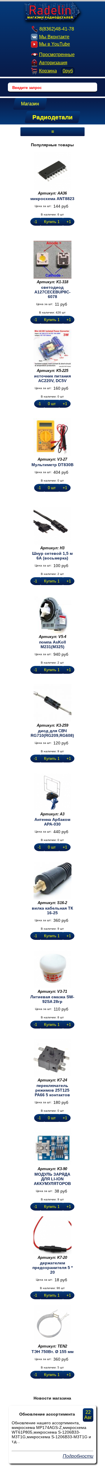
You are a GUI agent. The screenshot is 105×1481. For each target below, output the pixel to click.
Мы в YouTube (54, 44)
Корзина (56, 70)
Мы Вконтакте (54, 36)
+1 (68, 222)
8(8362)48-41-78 (56, 28)
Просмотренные (57, 54)
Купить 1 (52, 222)
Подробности (78, 1456)
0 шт (52, 404)
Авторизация (53, 62)
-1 (35, 222)
